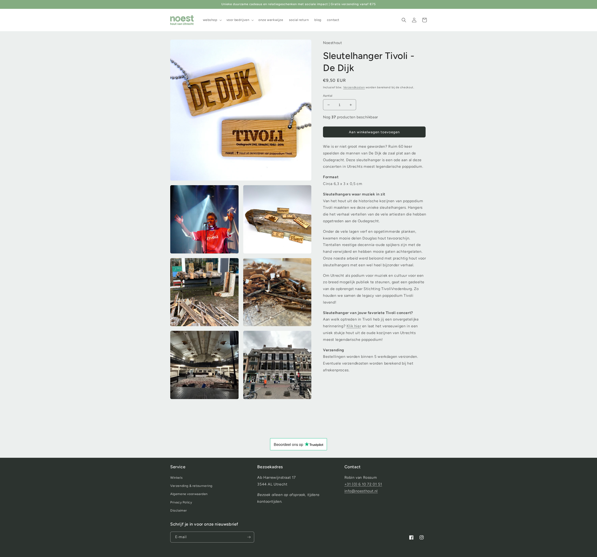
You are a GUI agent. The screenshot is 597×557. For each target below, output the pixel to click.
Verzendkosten (354, 87)
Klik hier (354, 326)
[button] (212, 20)
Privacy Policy (181, 502)
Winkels (176, 478)
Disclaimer (178, 511)
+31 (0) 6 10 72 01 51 (363, 484)
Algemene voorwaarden (189, 494)
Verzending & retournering (191, 486)
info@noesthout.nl (361, 491)
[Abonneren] (249, 537)
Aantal (327, 95)
